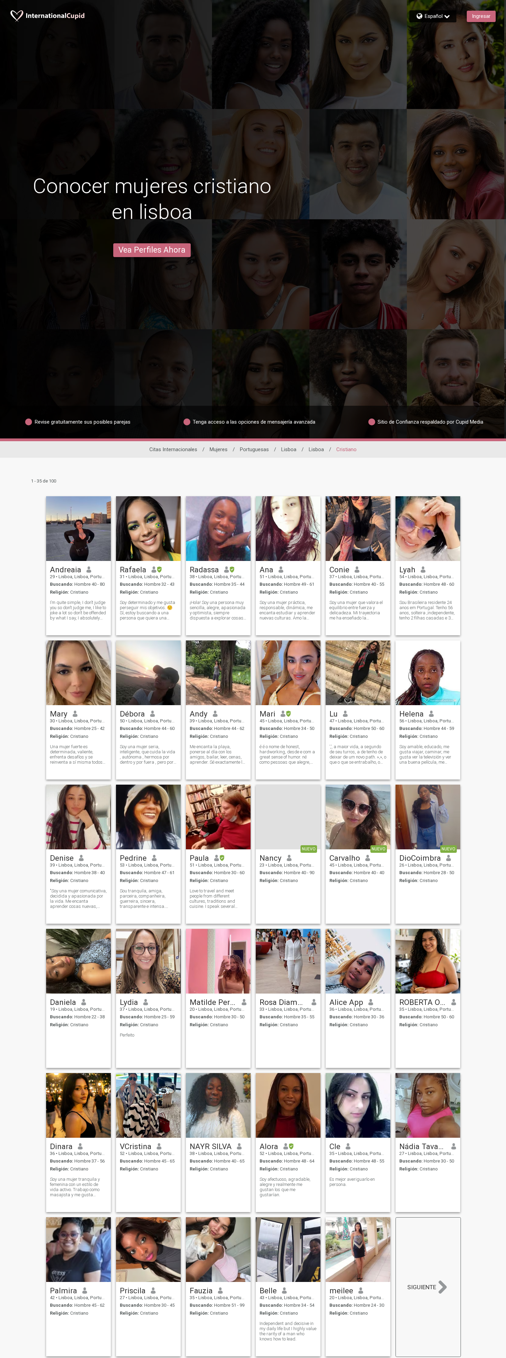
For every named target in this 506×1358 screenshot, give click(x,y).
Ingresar (481, 16)
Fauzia (201, 1290)
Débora (132, 713)
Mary (58, 713)
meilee (341, 1290)
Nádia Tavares (422, 1146)
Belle (268, 1290)
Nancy (271, 857)
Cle (334, 1146)
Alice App (346, 1002)
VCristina (135, 1146)
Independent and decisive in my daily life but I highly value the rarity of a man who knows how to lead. (288, 1331)
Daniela (63, 1002)
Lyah (407, 569)
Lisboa (288, 449)
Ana (266, 569)
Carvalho (344, 857)
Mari (267, 713)
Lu (333, 713)
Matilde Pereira (213, 1002)
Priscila (133, 1290)
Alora (269, 1146)
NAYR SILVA (211, 1146)
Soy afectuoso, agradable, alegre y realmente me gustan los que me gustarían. (285, 1187)
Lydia (129, 1002)
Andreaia (65, 569)
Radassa (204, 569)
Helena (411, 713)
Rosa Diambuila (283, 1002)
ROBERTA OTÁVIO (422, 1002)
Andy (199, 713)
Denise (62, 857)
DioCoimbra (420, 857)
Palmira (63, 1290)
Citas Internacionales (173, 449)
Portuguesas (254, 449)
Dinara (61, 1146)
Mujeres (219, 449)
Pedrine (133, 857)
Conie (339, 569)
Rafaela (133, 569)
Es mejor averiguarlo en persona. (352, 1182)
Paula (199, 857)
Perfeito (127, 1035)
